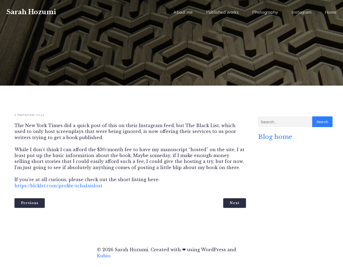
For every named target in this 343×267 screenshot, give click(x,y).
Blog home (275, 136)
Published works (222, 12)
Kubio (104, 255)
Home (331, 12)
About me (183, 12)
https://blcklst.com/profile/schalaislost (58, 185)
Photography (265, 12)
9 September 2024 (29, 115)
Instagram (301, 12)
